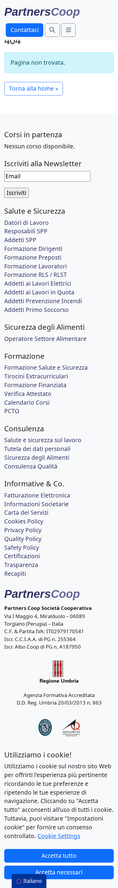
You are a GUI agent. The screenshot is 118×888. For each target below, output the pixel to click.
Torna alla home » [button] (33, 88)
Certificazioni (22, 556)
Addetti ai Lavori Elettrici (37, 283)
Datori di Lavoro (26, 223)
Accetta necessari (59, 872)
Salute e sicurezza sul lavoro (42, 440)
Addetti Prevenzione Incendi (43, 301)
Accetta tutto (59, 855)
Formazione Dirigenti (33, 249)
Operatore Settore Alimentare (45, 339)
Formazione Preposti (32, 257)
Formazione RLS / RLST (35, 275)
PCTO (11, 411)
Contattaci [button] (25, 30)
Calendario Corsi (27, 402)
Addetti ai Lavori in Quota (39, 292)
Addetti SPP (20, 240)
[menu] (29, 881)
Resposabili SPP (26, 231)
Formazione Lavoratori (35, 266)
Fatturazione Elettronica (37, 495)
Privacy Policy (22, 530)
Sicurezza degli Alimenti (36, 457)
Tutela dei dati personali (37, 449)
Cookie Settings (59, 836)
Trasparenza (21, 565)
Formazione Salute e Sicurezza (46, 367)
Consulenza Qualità (30, 466)
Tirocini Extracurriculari (36, 376)
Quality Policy (22, 539)
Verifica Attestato (27, 394)
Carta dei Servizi (26, 512)
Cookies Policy (23, 521)
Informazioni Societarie (36, 504)
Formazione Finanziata (35, 385)
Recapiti (15, 573)
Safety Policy (21, 547)
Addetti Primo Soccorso (36, 310)
